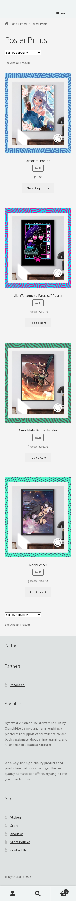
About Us (16, 834)
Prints (24, 24)
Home (13, 24)
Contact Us (18, 850)
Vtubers (16, 817)
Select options (38, 188)
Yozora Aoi (17, 685)
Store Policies (20, 842)
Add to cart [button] (38, 322)
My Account (12, 894)
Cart (59, 890)
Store (14, 825)
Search (38, 894)
